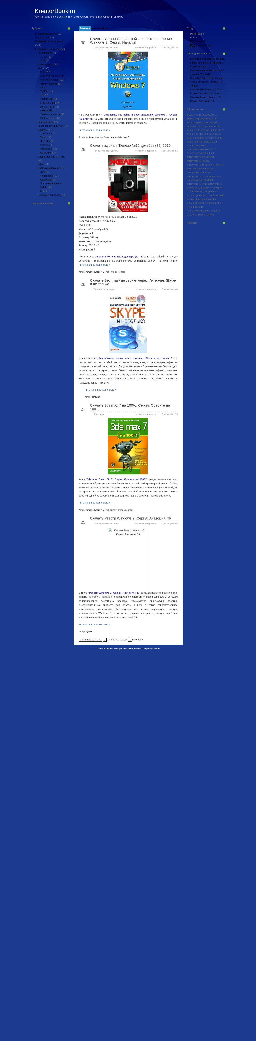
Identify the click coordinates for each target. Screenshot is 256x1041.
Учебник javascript (50, 114)
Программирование (49, 168)
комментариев (201, 45)
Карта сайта (100, 28)
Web (40, 68)
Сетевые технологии (49, 195)
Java (42, 172)
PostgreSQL (46, 99)
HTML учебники (49, 83)
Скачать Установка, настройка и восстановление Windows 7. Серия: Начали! (131, 40)
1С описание (45, 53)
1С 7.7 (43, 56)
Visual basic (46, 175)
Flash (43, 137)
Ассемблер (46, 179)
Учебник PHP (47, 118)
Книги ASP (46, 110)
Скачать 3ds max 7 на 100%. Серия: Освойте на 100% (130, 407)
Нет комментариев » (145, 47)
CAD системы (45, 64)
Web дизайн (47, 106)
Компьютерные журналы (49, 41)
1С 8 (42, 60)
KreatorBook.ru (55, 11)
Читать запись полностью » (94, 130)
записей (197, 41)
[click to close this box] (69, 28)
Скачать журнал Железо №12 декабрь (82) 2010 (130, 146)
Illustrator (45, 141)
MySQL (44, 91)
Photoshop (46, 149)
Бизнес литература (46, 33)
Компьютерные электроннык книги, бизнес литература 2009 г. (129, 648)
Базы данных (45, 122)
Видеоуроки (42, 37)
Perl (42, 95)
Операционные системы (52, 156)
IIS (41, 87)
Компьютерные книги (47, 49)
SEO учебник (47, 103)
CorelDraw (46, 133)
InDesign (45, 145)
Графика (42, 129)
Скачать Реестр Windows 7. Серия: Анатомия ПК (130, 518)
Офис (41, 164)
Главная (85, 28)
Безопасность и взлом (50, 126)
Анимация (46, 152)
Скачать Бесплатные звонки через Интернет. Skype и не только (133, 282)
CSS (42, 72)
